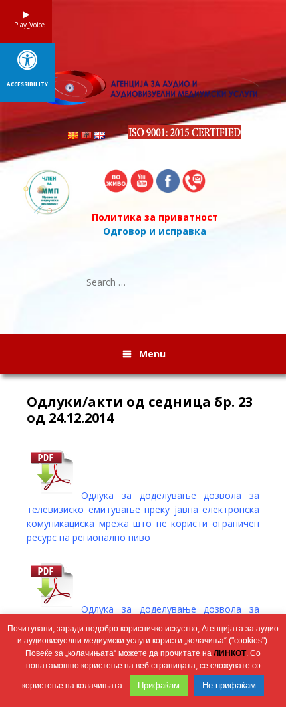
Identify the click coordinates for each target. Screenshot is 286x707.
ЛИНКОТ (230, 653)
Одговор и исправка (154, 231)
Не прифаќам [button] (229, 685)
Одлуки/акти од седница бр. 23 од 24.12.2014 (140, 410)
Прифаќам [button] (159, 685)
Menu (152, 354)
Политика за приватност (155, 217)
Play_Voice (26, 24)
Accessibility (27, 84)
